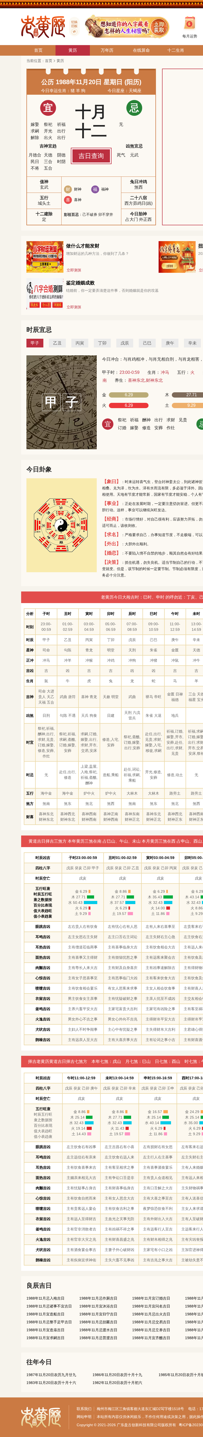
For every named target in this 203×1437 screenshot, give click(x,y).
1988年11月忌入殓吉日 (45, 1298)
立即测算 (74, 270)
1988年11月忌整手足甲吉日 (49, 1322)
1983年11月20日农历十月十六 (51, 1383)
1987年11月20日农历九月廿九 (51, 1375)
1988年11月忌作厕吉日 (98, 1298)
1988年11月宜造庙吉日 (45, 1330)
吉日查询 (91, 155)
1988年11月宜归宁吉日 (98, 1314)
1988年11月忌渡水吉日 (98, 1330)
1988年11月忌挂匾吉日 (98, 1322)
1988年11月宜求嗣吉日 (45, 1338)
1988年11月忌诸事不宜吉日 (49, 1306)
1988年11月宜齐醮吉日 (151, 1338)
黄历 (60, 61)
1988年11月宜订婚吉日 (151, 1298)
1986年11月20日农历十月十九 (117, 1375)
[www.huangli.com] (72, 26)
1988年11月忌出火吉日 (151, 1314)
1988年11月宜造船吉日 (45, 1314)
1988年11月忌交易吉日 (151, 1322)
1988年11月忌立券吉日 (151, 1330)
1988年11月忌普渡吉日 (98, 1338)
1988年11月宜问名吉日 (151, 1306)
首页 (48, 61)
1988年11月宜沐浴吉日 (98, 1306)
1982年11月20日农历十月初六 (117, 1383)
